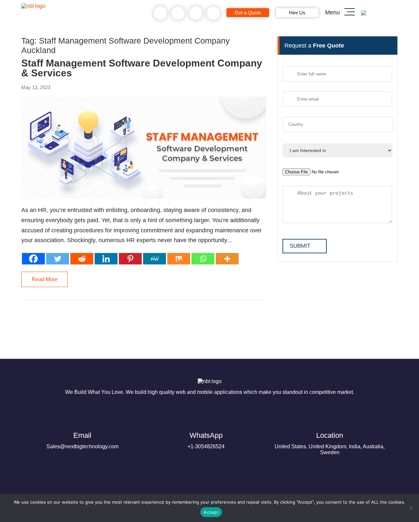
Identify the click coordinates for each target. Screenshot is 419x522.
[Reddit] (81, 258)
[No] (411, 508)
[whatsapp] (178, 13)
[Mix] (178, 258)
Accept (211, 512)
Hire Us (297, 12)
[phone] (161, 13)
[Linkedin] (106, 258)
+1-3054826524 (206, 440)
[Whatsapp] (202, 258)
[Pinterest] (130, 258)
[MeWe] (154, 258)
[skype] (196, 13)
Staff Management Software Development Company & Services (141, 68)
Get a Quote (248, 12)
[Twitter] (57, 258)
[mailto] (214, 13)
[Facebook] (33, 258)
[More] (227, 258)
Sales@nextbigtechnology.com (82, 440)
